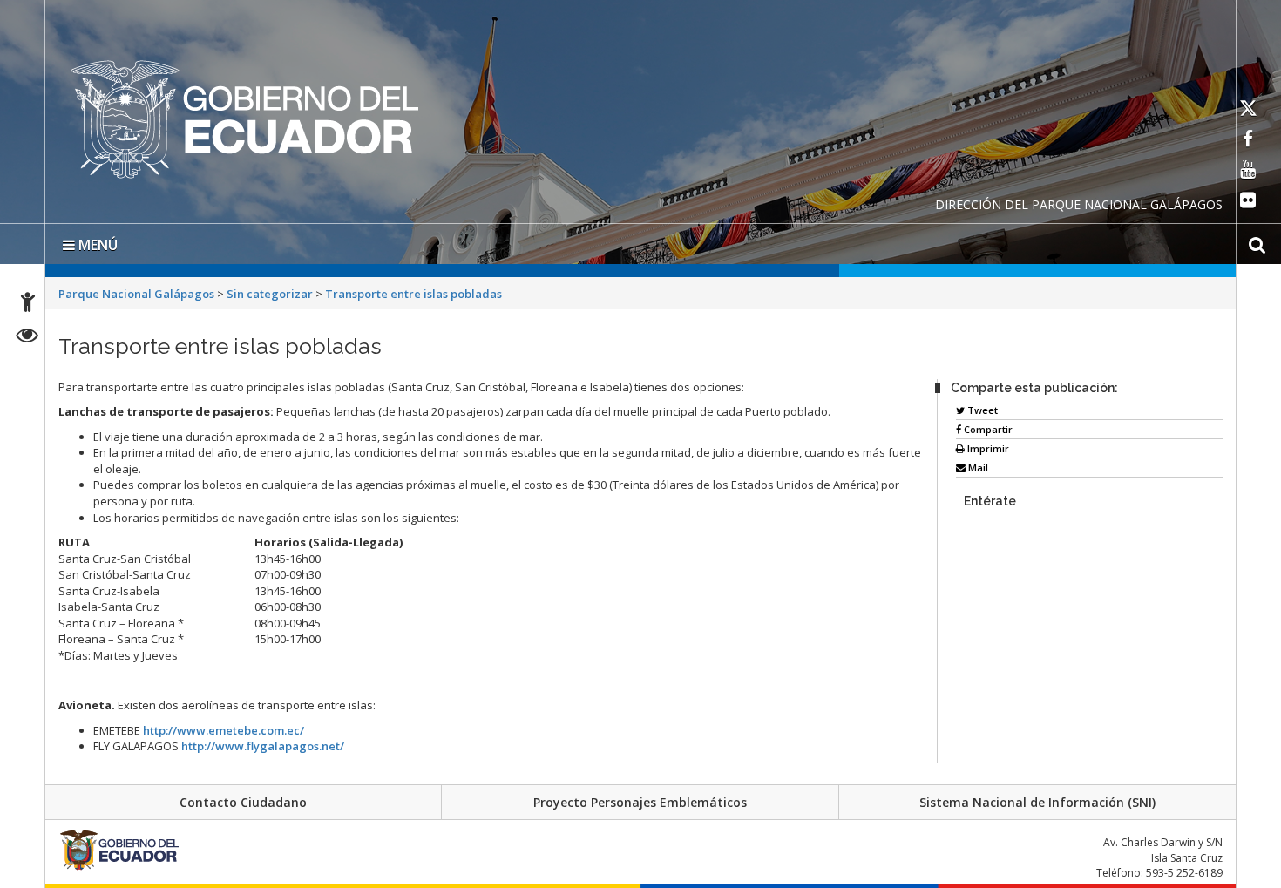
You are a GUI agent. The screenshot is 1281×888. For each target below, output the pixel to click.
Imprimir (987, 444)
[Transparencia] (27, 337)
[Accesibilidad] (28, 304)
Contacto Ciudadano (243, 798)
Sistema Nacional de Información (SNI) (1037, 798)
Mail (977, 464)
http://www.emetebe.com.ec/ (223, 727)
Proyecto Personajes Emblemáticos (640, 798)
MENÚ (96, 241)
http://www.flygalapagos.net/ (262, 742)
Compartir (987, 425)
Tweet (981, 406)
